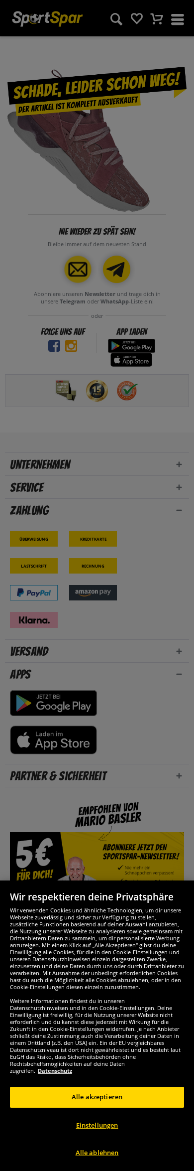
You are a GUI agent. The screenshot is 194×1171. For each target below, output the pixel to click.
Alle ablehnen (97, 1152)
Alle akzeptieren (97, 1096)
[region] (97, 1025)
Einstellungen (97, 1125)
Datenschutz (55, 1070)
